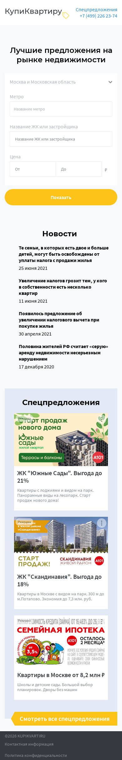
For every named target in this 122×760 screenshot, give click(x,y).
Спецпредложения (96, 9)
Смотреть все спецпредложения (65, 718)
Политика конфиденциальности (36, 755)
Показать (61, 197)
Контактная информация (29, 744)
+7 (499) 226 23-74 (98, 16)
